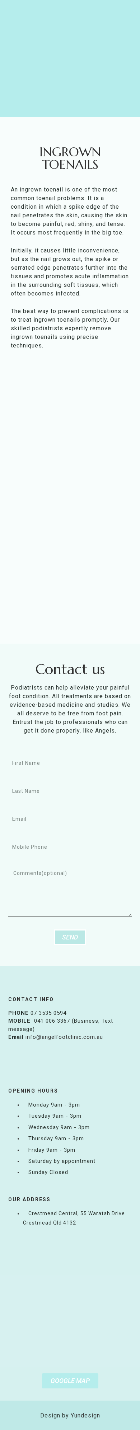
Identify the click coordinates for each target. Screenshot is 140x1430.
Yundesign (85, 1415)
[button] (71, 109)
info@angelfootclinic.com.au (64, 1037)
